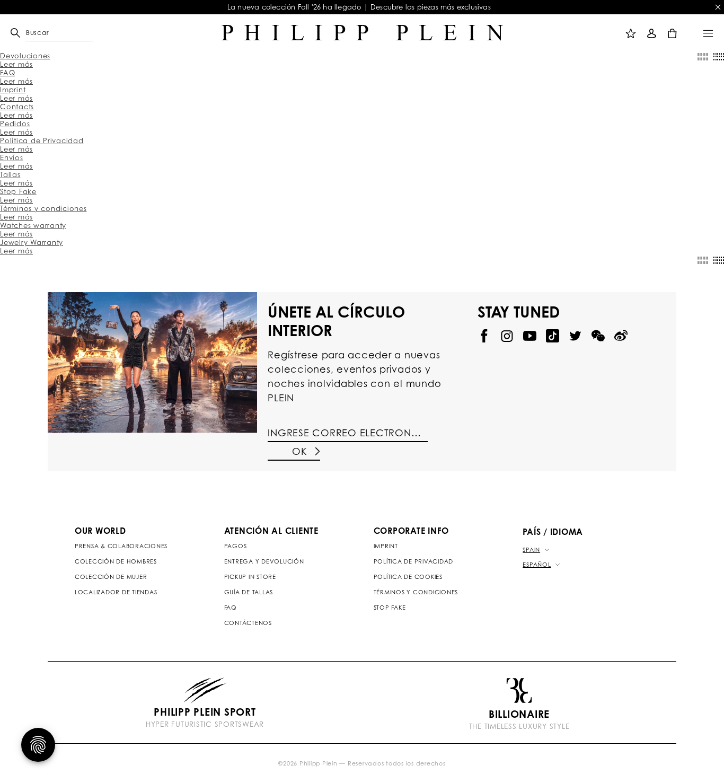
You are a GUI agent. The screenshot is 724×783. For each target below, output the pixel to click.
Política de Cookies (408, 576)
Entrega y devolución (264, 561)
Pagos (235, 546)
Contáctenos (248, 623)
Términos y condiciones (43, 208)
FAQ (7, 72)
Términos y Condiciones (416, 592)
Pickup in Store (250, 576)
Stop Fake (18, 191)
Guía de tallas (248, 592)
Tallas (10, 174)
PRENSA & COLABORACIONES (121, 546)
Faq (230, 607)
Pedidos (15, 123)
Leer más (16, 64)
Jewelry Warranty (31, 242)
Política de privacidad (414, 561)
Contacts (17, 106)
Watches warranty (33, 225)
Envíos (11, 157)
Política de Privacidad (42, 140)
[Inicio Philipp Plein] (362, 33)
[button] (30, 33)
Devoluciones (25, 55)
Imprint (12, 89)
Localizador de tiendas (116, 592)
